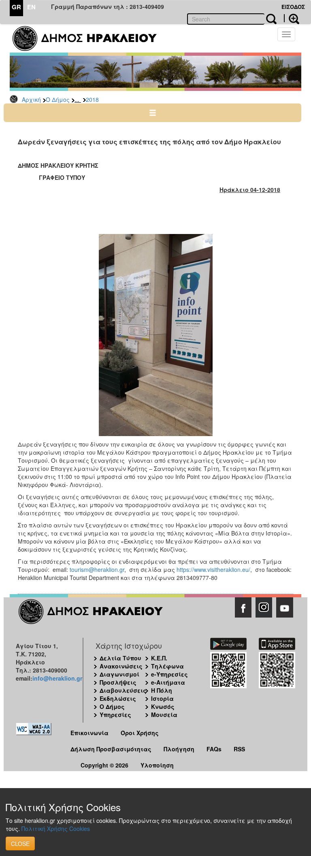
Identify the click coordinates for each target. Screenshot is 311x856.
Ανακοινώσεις (121, 666)
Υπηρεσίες (115, 715)
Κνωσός (163, 706)
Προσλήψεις (118, 682)
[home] (90, 38)
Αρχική (31, 99)
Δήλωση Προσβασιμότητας (110, 749)
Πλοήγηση (179, 749)
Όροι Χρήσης (140, 733)
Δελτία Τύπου (120, 658)
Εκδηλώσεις (118, 698)
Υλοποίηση (157, 765)
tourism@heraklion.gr (97, 569)
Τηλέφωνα (167, 666)
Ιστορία (162, 698)
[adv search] (291, 18)
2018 (92, 99)
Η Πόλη (161, 690)
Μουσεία (164, 715)
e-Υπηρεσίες (169, 674)
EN (31, 6)
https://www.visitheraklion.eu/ (213, 569)
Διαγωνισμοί (119, 674)
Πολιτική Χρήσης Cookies (55, 828)
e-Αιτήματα (168, 682)
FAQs (214, 749)
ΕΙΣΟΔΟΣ (293, 7)
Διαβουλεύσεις (123, 690)
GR (16, 6)
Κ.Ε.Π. (159, 658)
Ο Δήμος (58, 99)
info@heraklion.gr (57, 678)
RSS (239, 749)
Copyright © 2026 (104, 765)
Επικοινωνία (89, 733)
